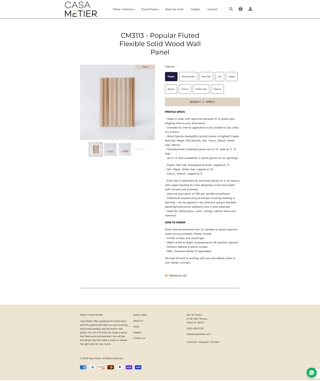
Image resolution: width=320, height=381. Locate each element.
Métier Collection (123, 9)
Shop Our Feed (174, 9)
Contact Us (139, 338)
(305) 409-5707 (195, 328)
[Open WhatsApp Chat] (312, 373)
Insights (195, 9)
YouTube (214, 341)
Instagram (203, 341)
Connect (213, 9)
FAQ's (136, 326)
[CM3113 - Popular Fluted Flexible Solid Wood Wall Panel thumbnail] (96, 149)
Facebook (192, 341)
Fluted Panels (149, 9)
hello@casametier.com (198, 334)
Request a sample (202, 101)
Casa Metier (95, 358)
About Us (138, 320)
